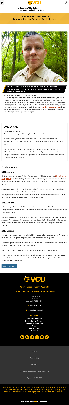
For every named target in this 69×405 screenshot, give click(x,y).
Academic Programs (34, 318)
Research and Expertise (34, 323)
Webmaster (34, 364)
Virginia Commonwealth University (34, 287)
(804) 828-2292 (35, 305)
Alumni (34, 326)
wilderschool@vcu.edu (35, 310)
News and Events (28, 16)
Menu (2, 3)
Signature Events (43, 16)
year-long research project (51, 107)
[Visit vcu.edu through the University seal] (34, 280)
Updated (30, 378)
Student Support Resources (34, 321)
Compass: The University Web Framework (34, 371)
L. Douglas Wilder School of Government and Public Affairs (31, 9)
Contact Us (34, 331)
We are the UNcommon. (34, 401)
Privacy (34, 351)
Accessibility (34, 358)
